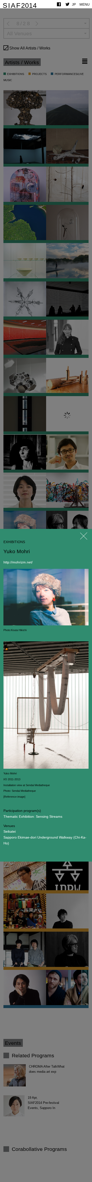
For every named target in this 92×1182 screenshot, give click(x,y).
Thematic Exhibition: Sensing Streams (32, 816)
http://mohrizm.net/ (18, 562)
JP (74, 4)
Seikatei (9, 831)
